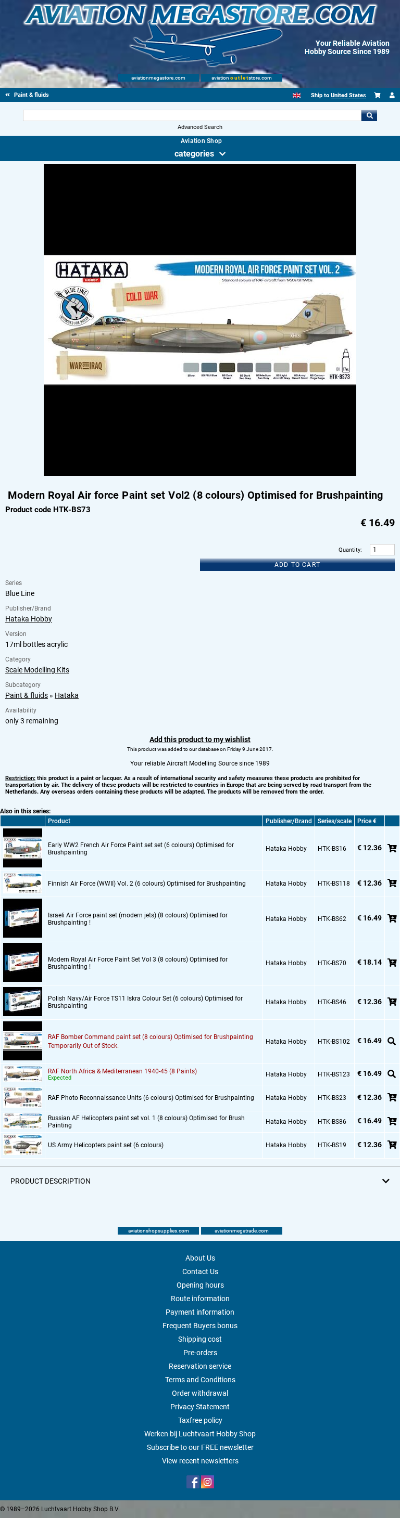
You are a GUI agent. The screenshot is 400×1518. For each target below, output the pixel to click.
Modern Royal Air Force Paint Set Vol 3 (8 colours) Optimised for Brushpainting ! (138, 963)
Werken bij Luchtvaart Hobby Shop (200, 1434)
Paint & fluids (26, 695)
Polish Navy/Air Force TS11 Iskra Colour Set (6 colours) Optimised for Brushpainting (145, 1002)
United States (348, 95)
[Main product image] (200, 473)
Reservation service (200, 1366)
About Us (200, 1258)
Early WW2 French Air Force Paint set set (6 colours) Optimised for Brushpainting (141, 848)
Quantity (349, 550)
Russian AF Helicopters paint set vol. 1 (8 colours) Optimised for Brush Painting (146, 1121)
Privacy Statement (200, 1407)
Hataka (67, 695)
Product (59, 821)
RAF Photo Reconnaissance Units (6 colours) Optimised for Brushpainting (151, 1097)
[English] (297, 95)
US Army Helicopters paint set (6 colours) (106, 1145)
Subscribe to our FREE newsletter (200, 1447)
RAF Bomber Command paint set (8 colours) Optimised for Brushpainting (150, 1037)
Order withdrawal (200, 1393)
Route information (200, 1298)
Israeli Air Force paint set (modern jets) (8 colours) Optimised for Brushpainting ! (138, 919)
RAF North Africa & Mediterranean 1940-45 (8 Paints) (122, 1071)
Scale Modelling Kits (37, 670)
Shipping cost (200, 1339)
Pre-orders (200, 1352)
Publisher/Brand (289, 821)
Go (369, 115)
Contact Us (200, 1271)
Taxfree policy (200, 1420)
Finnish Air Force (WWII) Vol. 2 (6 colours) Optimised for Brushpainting (147, 883)
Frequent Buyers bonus (200, 1325)
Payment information (200, 1312)
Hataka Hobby (28, 619)
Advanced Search (200, 127)
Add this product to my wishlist (200, 739)
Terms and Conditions (200, 1380)
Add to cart (297, 564)
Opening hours (200, 1285)
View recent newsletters (200, 1461)
